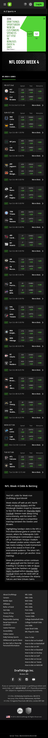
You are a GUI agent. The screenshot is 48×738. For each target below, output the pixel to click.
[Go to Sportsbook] (9, 4)
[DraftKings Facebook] (13, 679)
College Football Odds (33, 622)
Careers (6, 598)
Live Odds (28, 625)
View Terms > (11, 49)
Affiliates (6, 604)
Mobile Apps (7, 601)
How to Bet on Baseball (34, 650)
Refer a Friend (8, 607)
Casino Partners (9, 628)
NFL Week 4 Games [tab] (9, 76)
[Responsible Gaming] (25, 4)
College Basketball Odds (34, 619)
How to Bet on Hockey (33, 653)
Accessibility (7, 631)
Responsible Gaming (11, 619)
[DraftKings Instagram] (27, 679)
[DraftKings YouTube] (33, 679)
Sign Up (36, 34)
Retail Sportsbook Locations (10, 623)
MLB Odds (29, 601)
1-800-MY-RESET (20, 688)
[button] (12, 11)
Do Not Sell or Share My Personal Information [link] (12, 644)
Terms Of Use (8, 613)
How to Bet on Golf (32, 656)
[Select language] (30, 4)
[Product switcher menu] (5, 4)
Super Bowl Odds (31, 628)
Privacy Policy (8, 616)
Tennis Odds (30, 616)
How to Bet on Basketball (34, 643)
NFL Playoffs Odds (32, 632)
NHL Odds (29, 607)
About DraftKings (10, 594)
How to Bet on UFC (32, 646)
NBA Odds (29, 598)
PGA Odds (29, 610)
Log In (29, 34)
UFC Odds (28, 604)
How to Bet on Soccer (33, 659)
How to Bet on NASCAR (34, 665)
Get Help (6, 610)
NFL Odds (28, 594)
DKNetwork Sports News (12, 640)
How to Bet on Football (34, 640)
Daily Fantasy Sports (11, 637)
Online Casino (8, 634)
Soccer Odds (30, 613)
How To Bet (29, 637)
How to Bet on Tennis (33, 662)
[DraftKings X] (20, 679)
